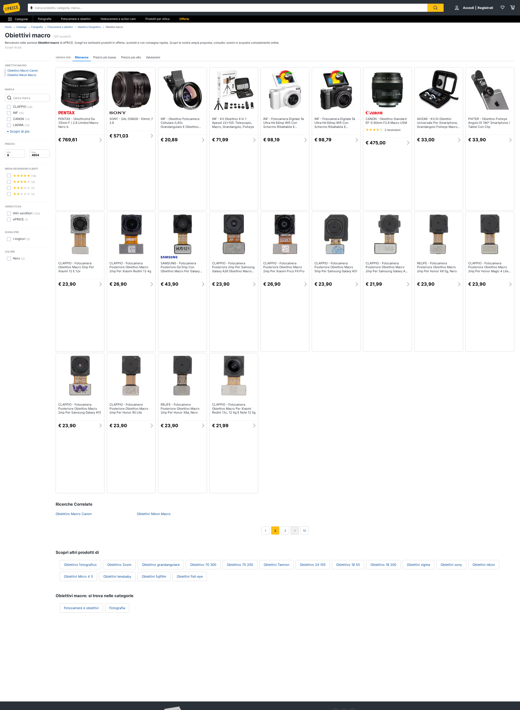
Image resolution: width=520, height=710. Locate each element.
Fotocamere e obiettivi (76, 19)
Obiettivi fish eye (190, 576)
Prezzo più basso (104, 57)
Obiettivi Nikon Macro (21, 75)
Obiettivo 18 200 (383, 565)
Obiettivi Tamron (276, 565)
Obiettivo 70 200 (240, 565)
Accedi (468, 8)
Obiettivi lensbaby (117, 576)
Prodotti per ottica (157, 19)
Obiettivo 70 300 (203, 565)
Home (8, 26)
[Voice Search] (31, 8)
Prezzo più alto (131, 57)
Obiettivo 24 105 (313, 565)
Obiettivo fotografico (89, 26)
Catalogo (21, 26)
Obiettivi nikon (483, 565)
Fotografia (44, 19)
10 (304, 530)
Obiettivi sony (451, 565)
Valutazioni (153, 57)
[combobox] (227, 8)
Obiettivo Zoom (119, 565)
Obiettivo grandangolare (161, 565)
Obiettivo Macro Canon (22, 70)
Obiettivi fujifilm (154, 576)
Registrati (485, 8)
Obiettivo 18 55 (348, 565)
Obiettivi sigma (418, 565)
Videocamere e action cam (118, 19)
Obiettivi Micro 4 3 (78, 576)
